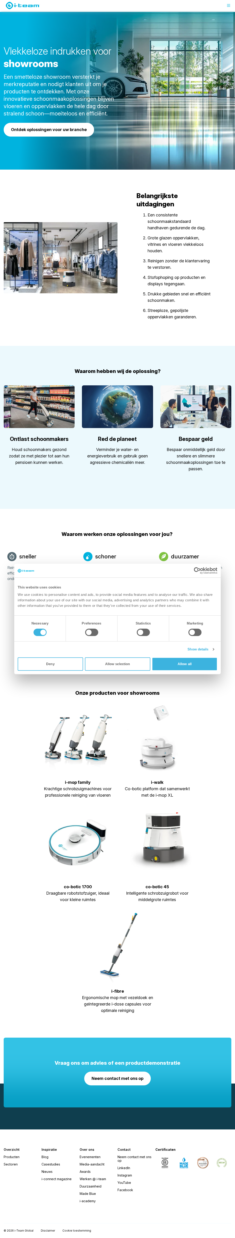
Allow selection (117, 664)
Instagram (125, 1175)
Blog (45, 1157)
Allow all (185, 664)
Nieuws (47, 1172)
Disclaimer (48, 1230)
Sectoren (11, 1164)
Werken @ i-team (93, 1179)
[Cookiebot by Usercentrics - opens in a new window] (197, 570)
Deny (50, 664)
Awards (85, 1172)
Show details (197, 649)
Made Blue (88, 1194)
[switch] (91, 632)
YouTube (124, 1183)
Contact (124, 1149)
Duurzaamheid (90, 1186)
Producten (12, 1157)
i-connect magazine (57, 1179)
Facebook (125, 1190)
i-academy (88, 1201)
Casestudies (51, 1164)
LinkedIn (124, 1168)
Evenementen (90, 1157)
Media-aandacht (92, 1164)
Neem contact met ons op (134, 1158)
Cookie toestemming (76, 1230)
